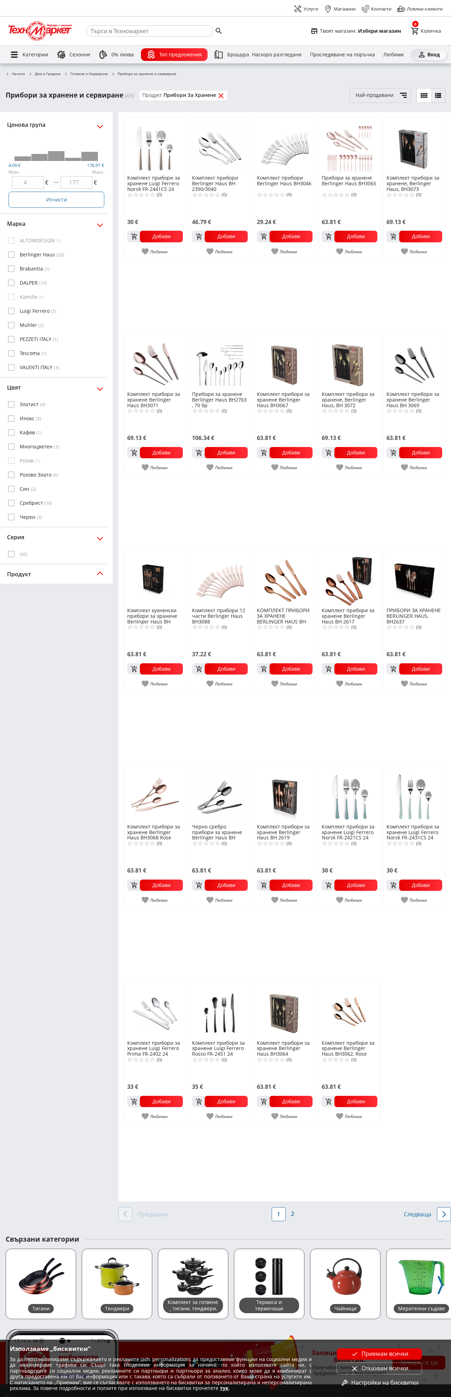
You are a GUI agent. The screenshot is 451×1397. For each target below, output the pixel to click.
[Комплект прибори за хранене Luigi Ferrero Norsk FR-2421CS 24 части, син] (349, 794)
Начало (18, 74)
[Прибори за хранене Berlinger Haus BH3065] (349, 146)
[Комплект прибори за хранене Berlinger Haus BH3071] (155, 362)
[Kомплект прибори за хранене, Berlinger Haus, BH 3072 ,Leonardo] (349, 362)
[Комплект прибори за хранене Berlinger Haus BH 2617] (349, 578)
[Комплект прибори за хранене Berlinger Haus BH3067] (284, 362)
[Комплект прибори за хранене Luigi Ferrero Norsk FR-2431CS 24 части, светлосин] (414, 794)
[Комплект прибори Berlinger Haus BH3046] (284, 146)
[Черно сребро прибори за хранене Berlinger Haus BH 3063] (220, 794)
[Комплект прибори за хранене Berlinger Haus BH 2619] (284, 794)
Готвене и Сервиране (89, 74)
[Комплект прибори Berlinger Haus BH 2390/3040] (220, 146)
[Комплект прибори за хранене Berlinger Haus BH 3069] (414, 362)
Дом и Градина (48, 74)
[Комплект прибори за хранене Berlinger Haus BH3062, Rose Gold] (349, 1010)
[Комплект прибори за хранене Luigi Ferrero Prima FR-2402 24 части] (155, 1010)
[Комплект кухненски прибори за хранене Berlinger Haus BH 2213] (155, 578)
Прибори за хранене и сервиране (147, 74)
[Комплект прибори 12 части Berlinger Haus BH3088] (220, 578)
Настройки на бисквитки (385, 1382)
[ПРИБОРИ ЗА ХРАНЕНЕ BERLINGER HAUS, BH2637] (414, 578)
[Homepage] (40, 31)
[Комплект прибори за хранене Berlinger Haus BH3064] (284, 1010)
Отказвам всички (385, 1368)
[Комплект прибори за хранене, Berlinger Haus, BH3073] (414, 146)
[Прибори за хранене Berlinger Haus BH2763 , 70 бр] (220, 362)
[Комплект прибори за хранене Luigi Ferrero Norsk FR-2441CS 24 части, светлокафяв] (155, 146)
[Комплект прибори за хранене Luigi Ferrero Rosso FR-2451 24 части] (220, 1010)
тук (224, 1388)
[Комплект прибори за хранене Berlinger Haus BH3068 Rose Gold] (155, 794)
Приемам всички (385, 1354)
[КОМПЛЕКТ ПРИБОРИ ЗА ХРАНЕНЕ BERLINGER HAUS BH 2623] (284, 578)
